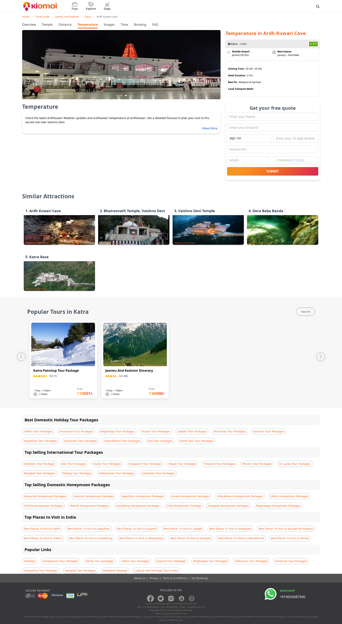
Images (109, 24)
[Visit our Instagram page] (171, 598)
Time (124, 24)
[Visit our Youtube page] (181, 598)
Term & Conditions (175, 578)
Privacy (155, 578)
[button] (116, 95)
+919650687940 (292, 596)
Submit (272, 171)
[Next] (320, 357)
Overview (29, 24)
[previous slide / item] (27, 64)
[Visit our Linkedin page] (191, 598)
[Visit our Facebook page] (150, 598)
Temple (47, 24)
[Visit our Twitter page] (160, 598)
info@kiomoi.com (196, 606)
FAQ (155, 24)
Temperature (88, 24)
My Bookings (199, 578)
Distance (65, 24)
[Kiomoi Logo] (40, 6)
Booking (140, 24)
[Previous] (21, 357)
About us (140, 578)
